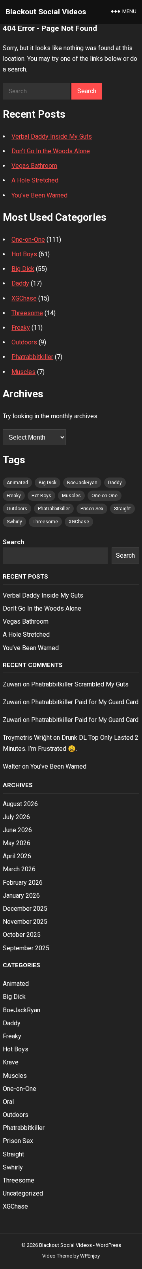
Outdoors (24, 342)
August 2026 (20, 804)
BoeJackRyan (82, 482)
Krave (11, 1062)
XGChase (24, 298)
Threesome (27, 313)
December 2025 (25, 908)
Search (13, 542)
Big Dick (22, 269)
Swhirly (14, 522)
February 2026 (23, 882)
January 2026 (21, 895)
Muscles (23, 372)
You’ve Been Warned (39, 195)
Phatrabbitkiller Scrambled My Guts (80, 684)
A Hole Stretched (34, 180)
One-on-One (28, 239)
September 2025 (26, 948)
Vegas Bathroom (34, 165)
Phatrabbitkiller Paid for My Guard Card (84, 702)
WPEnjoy (90, 1256)
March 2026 (19, 869)
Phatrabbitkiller (32, 357)
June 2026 (17, 830)
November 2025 (25, 921)
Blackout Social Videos (46, 11)
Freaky (20, 327)
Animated (17, 482)
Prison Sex (91, 508)
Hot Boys (24, 254)
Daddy (20, 283)
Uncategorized (23, 1193)
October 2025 (22, 934)
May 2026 (16, 843)
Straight (122, 508)
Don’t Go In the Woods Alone (50, 151)
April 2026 (17, 856)
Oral (8, 1101)
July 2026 (16, 817)
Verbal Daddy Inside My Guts (51, 136)
